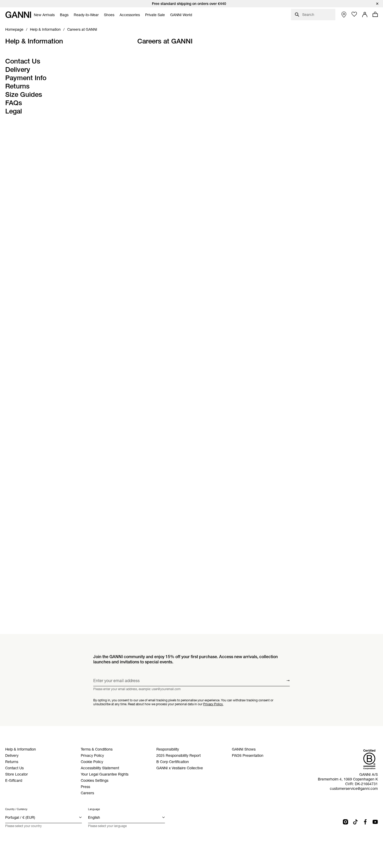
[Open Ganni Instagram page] (345, 822)
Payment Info (25, 78)
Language (94, 809)
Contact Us (22, 61)
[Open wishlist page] (354, 14)
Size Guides (23, 94)
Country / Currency (16, 809)
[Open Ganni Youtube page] (375, 822)
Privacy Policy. (213, 704)
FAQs (13, 103)
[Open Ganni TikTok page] (355, 822)
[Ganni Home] (18, 14)
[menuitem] (44, 14)
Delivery (17, 69)
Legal (13, 111)
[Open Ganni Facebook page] (365, 822)
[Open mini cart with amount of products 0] (375, 14)
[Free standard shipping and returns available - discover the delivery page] (191, 3)
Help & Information (34, 41)
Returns (17, 86)
